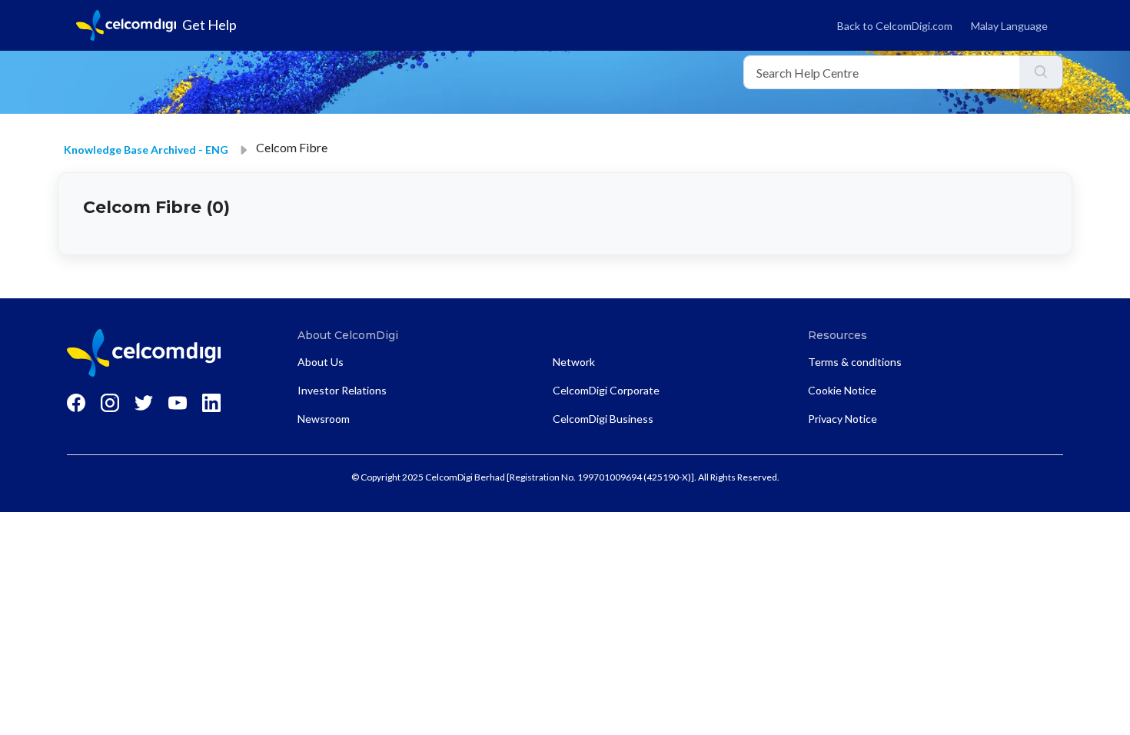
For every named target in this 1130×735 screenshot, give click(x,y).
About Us (320, 361)
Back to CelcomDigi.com (894, 25)
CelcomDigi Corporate (606, 390)
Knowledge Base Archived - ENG (146, 149)
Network (574, 361)
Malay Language (1009, 25)
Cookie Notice (842, 390)
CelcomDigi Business (603, 418)
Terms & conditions (855, 361)
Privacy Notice (842, 418)
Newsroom (323, 418)
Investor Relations (342, 390)
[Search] (1041, 72)
